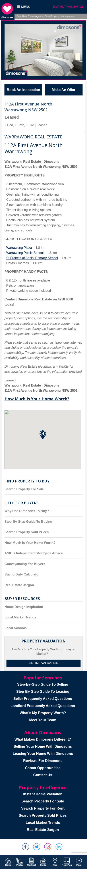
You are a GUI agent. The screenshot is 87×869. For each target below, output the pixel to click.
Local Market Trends (20, 617)
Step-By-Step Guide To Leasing (42, 691)
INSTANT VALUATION (68, 6)
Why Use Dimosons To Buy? (26, 511)
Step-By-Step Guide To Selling (42, 684)
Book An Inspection (23, 90)
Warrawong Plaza (19, 247)
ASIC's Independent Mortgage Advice (33, 553)
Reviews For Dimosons (42, 761)
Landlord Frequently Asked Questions (42, 706)
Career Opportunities (42, 768)
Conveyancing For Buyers (24, 564)
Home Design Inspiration (23, 607)
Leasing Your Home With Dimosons (43, 754)
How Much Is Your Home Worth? (36, 398)
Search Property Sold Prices (26, 532)
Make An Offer (63, 90)
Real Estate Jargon (19, 585)
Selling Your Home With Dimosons (43, 746)
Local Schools (15, 628)
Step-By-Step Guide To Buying (28, 521)
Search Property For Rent (42, 808)
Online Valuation (43, 663)
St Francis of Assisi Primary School (32, 258)
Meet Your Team (42, 720)
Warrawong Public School (25, 253)
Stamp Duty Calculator (22, 574)
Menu (25, 6)
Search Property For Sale (24, 489)
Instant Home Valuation (42, 794)
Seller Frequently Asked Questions (42, 699)
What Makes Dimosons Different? (42, 739)
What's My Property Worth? (43, 713)
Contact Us (42, 775)
